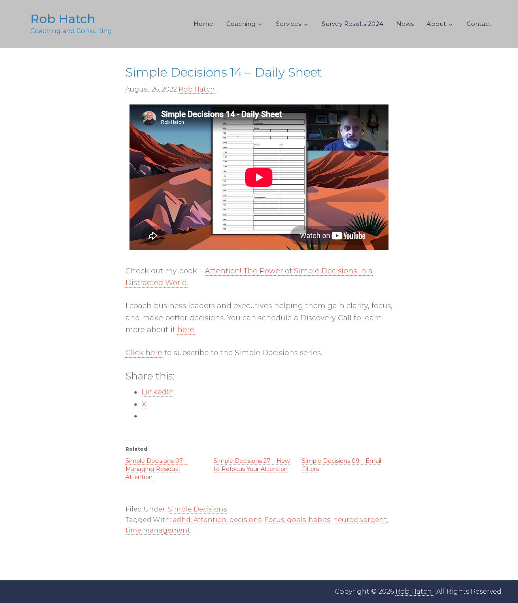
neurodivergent (360, 520)
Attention (210, 520)
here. (186, 329)
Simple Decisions (197, 509)
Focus (274, 520)
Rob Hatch (63, 18)
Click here (143, 352)
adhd (182, 520)
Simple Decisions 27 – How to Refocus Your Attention (252, 465)
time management (157, 530)
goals (296, 520)
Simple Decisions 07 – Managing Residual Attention (156, 469)
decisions (245, 520)
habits (319, 520)
